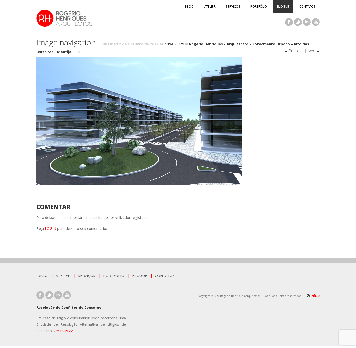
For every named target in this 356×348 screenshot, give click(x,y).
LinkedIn (307, 22)
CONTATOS (307, 6)
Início (315, 296)
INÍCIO (189, 6)
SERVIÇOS (233, 6)
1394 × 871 (174, 43)
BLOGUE (283, 6)
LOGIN (50, 228)
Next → (314, 50)
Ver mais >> (63, 330)
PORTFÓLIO (258, 6)
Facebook (289, 22)
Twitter (298, 22)
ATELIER (210, 6)
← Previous (293, 50)
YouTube (316, 22)
